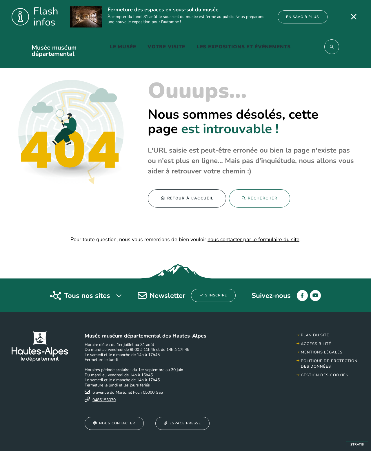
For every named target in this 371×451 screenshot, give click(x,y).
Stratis (357, 444)
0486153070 (104, 400)
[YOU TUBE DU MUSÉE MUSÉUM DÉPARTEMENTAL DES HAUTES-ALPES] (315, 295)
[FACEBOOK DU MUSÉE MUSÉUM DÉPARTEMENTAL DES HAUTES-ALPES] (302, 295)
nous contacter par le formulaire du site (253, 239)
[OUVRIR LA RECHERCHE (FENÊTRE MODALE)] (331, 46)
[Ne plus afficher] (353, 17)
